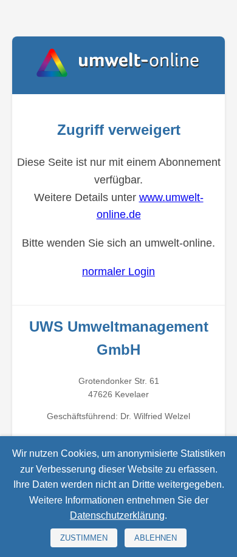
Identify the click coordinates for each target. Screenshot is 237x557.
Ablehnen (155, 537)
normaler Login (118, 271)
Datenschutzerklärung (117, 515)
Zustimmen (84, 537)
